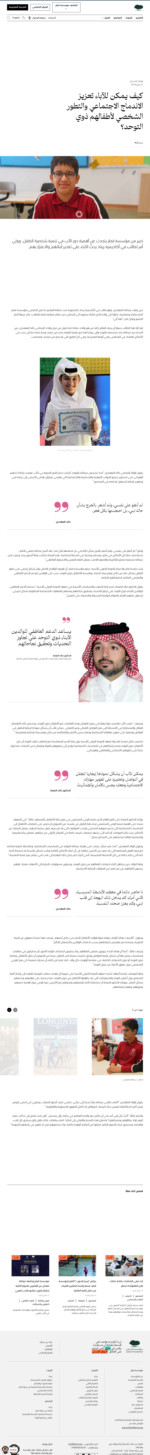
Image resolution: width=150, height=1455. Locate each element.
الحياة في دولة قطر (43, 1410)
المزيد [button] (107, 17)
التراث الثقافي (27, 1300)
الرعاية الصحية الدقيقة (42, 1394)
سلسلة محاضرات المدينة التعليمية (37, 1414)
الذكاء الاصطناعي (44, 1390)
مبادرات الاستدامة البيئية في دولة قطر (35, 1386)
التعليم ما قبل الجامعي (88, 1379)
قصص (140, 1383)
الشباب (128, 1296)
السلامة (52, 17)
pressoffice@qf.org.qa (132, 1427)
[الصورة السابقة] (15, 1010)
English (16, 17)
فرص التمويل (92, 1390)
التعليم (139, 17)
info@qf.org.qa (75, 1444)
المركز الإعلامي (40, 6)
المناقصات (138, 1408)
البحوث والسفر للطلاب (88, 1397)
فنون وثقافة (43, 1300)
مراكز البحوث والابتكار (43, 1383)
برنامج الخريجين (91, 1401)
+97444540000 (78, 1447)
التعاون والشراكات (40, 1304)
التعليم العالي (92, 1383)
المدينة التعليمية (17, 6)
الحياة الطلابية (92, 1386)
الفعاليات (48, 1349)
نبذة (96, 1376)
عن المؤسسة (137, 1376)
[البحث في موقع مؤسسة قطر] (8, 17)
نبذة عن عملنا (46, 1342)
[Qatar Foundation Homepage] (137, 7)
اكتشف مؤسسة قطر (66, 5)
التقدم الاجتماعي (135, 1299)
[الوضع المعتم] (24, 17)
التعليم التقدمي (91, 1404)
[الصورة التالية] (9, 1010)
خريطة (140, 1401)
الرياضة (81, 1300)
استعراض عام (137, 1404)
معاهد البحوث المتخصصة (41, 1379)
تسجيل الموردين (136, 1411)
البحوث (128, 17)
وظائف (140, 1397)
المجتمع (118, 17)
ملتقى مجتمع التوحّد (43, 1417)
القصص (49, 1345)
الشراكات (139, 1394)
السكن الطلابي (91, 1394)
